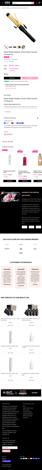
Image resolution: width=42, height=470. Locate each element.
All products (8, 8)
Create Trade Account (28, 408)
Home (3, 8)
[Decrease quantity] (10, 74)
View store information (10, 88)
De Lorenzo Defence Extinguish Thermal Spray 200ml (24, 173)
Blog (24, 406)
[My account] (36, 3)
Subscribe (6, 451)
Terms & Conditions (27, 411)
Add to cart (12, 78)
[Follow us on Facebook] (3, 458)
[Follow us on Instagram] (5, 458)
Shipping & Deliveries (28, 413)
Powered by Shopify (6, 466)
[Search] (32, 3)
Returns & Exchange (27, 415)
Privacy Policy (26, 410)
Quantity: (6, 74)
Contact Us (25, 417)
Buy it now (29, 78)
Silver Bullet (7, 59)
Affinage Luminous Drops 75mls (9, 171)
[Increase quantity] (16, 74)
